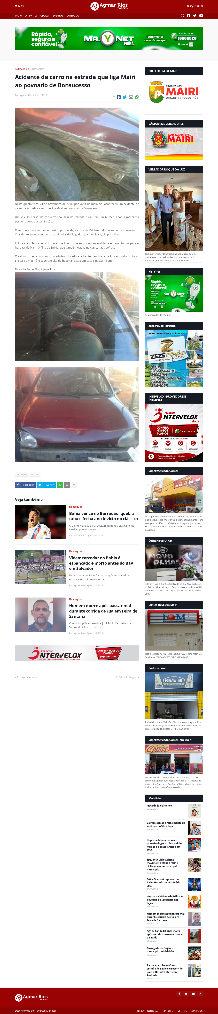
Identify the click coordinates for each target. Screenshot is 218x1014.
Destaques (38, 68)
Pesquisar (193, 6)
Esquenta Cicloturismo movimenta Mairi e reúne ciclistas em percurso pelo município (162, 864)
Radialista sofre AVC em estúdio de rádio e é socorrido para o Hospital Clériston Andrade (165, 970)
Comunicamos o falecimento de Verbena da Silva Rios (166, 824)
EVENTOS (58, 15)
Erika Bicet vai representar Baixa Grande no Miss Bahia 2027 (163, 883)
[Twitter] (125, 97)
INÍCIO (18, 15)
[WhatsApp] (137, 97)
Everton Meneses (47, 1010)
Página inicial (22, 68)
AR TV (28, 15)
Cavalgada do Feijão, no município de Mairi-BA (161, 949)
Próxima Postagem (126, 677)
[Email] (131, 97)
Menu (21, 6)
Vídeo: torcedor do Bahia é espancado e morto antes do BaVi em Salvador (102, 563)
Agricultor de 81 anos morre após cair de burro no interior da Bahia (164, 934)
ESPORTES (167, 1010)
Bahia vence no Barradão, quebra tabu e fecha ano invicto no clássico (103, 516)
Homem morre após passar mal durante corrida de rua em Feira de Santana (103, 611)
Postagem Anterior (27, 677)
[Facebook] (119, 97)
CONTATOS (73, 15)
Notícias (35, 474)
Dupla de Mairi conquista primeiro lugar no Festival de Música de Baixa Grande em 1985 (164, 845)
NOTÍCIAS (152, 1010)
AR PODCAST (42, 15)
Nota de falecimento (159, 805)
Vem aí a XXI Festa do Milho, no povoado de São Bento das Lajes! (165, 900)
